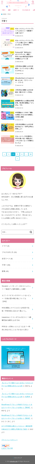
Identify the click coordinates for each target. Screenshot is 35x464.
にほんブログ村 (7, 448)
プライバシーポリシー (9, 440)
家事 (9, 10)
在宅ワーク (16, 10)
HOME (4, 14)
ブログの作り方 (26, 10)
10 (30, 154)
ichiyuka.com (14, 461)
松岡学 (27, 397)
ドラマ (5, 246)
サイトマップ (18, 458)
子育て (3, 10)
